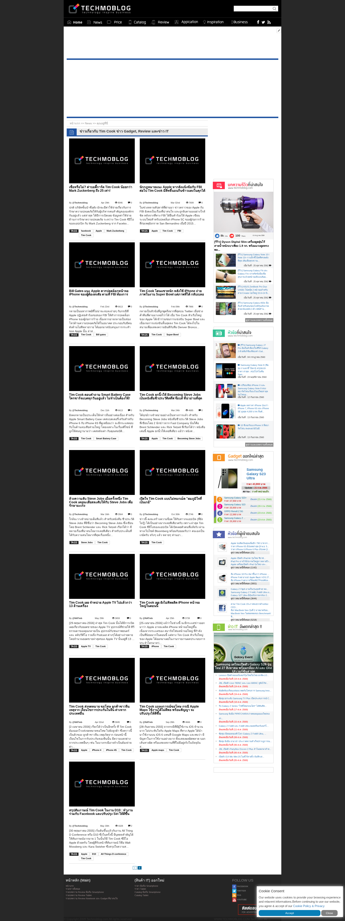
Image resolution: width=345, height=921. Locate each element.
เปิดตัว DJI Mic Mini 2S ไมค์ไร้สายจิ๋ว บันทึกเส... (241, 756)
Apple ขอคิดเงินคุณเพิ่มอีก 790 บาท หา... (250, 543)
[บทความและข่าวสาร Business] (240, 21)
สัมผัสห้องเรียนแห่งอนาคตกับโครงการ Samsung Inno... (245, 690)
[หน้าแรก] (75, 22)
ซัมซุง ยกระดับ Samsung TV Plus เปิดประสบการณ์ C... (245, 698)
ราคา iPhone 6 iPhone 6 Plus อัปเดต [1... (250, 549)
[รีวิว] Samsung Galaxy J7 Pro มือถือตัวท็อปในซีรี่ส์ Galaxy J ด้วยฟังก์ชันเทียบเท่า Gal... (253, 348)
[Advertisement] (172, 43)
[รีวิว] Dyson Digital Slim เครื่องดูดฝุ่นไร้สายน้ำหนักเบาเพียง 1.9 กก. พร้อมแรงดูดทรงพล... (241, 245)
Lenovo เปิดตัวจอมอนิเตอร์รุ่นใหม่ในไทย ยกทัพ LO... (244, 675)
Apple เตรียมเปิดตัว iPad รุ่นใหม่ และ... (249, 564)
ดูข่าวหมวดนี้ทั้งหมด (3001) (244, 583)
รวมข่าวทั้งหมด (73, 889)
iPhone (155, 646)
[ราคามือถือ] (114, 22)
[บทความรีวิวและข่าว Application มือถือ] (186, 22)
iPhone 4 (96, 750)
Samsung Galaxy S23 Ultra (256, 474)
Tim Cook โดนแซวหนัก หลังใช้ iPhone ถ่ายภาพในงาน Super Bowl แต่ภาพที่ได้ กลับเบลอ (172, 292)
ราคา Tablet (140, 889)
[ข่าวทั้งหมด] (94, 22)
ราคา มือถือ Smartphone (146, 886)
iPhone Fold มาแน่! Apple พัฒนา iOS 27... (251, 577)
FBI (179, 231)
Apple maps (158, 750)
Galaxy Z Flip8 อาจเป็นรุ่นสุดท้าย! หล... (249, 589)
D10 (94, 854)
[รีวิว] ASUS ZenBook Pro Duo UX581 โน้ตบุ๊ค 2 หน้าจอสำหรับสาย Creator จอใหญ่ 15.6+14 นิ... (253, 289)
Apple (99, 231)
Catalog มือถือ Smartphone (148, 892)
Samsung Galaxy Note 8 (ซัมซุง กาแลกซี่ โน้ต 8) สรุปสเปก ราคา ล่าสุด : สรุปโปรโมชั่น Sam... (253, 370)
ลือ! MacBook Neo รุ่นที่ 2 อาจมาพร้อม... (250, 610)
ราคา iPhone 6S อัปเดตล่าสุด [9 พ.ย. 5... (250, 546)
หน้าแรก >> (77, 123)
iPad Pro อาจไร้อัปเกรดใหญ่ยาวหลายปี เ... (251, 561)
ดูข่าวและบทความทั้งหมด (259, 320)
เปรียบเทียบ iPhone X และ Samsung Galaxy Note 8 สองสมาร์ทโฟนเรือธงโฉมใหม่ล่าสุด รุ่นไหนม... (253, 390)
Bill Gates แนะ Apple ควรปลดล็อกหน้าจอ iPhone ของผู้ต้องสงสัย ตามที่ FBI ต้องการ (99, 292)
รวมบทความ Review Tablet (79, 895)
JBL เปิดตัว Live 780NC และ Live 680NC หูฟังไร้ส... (243, 683)
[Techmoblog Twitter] (263, 22)
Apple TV (86, 646)
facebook (86, 231)
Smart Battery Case (106, 438)
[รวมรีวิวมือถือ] (160, 22)
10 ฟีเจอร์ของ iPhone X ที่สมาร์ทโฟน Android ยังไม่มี (253, 427)
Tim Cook (86, 235)
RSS (238, 895)
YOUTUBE (241, 899)
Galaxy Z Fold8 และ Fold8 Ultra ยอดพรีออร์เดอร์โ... (244, 726)
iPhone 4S (111, 750)
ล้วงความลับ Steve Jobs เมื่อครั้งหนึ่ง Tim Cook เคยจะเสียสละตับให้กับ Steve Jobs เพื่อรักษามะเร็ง (101, 502)
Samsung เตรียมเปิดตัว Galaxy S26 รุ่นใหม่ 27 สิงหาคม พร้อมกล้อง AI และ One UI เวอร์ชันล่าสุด (243, 668)
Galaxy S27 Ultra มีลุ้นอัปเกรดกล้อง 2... (250, 595)
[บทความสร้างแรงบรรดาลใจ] (215, 21)
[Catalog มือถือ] (137, 22)
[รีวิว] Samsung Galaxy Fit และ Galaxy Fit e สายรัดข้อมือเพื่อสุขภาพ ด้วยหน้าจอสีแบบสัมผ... (253, 273)
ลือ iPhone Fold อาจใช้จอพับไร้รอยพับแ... (250, 580)
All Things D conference (113, 854)
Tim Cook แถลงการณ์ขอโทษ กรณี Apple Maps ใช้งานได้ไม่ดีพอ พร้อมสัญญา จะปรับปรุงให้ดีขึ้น (169, 710)
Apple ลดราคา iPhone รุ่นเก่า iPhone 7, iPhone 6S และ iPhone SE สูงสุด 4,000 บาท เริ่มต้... (253, 408)
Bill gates (101, 334)
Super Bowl (173, 334)
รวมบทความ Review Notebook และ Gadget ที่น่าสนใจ (92, 898)
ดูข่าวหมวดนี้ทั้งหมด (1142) (244, 567)
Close (329, 913)
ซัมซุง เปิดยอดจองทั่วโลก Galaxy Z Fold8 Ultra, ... (242, 733)
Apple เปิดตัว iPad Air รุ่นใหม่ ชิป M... (248, 558)
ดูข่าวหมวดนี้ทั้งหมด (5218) (244, 620)
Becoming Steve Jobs (188, 438)
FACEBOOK (242, 886)
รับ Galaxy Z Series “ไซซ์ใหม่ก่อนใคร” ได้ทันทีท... (243, 706)
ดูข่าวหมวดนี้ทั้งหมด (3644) (244, 598)
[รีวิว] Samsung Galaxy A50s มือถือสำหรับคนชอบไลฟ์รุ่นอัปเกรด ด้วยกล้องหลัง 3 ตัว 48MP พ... (253, 306)
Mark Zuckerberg (115, 231)
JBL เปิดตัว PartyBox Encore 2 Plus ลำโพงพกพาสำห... (245, 749)
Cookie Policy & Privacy (309, 906)
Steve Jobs (87, 542)
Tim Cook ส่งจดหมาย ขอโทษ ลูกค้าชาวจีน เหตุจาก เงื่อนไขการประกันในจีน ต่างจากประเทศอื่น (99, 710)
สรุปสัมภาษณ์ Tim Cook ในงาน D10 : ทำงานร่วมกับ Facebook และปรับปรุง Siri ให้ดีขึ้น (101, 811)
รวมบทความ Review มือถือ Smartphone (85, 892)
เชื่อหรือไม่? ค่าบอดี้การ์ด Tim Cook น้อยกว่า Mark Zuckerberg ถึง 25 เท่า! (100, 188)
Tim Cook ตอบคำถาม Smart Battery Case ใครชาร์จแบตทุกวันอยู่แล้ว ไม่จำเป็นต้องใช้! (100, 396)
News (89, 123)
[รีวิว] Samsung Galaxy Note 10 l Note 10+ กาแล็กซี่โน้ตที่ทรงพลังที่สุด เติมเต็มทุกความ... (253, 257)
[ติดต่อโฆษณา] (255, 909)
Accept (289, 913)
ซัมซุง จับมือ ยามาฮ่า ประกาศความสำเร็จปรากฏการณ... (245, 741)
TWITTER (241, 891)
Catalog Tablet (141, 895)
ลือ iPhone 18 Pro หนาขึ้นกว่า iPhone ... (250, 574)
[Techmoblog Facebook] (258, 22)
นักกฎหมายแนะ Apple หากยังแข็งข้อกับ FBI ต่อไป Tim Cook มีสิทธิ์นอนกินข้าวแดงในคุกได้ (172, 188)
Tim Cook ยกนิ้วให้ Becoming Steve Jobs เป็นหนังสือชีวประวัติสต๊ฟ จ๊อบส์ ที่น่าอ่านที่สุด (171, 396)
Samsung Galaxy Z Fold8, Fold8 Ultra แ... (251, 592)
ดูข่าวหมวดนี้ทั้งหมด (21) (242, 552)
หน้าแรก (70, 886)
